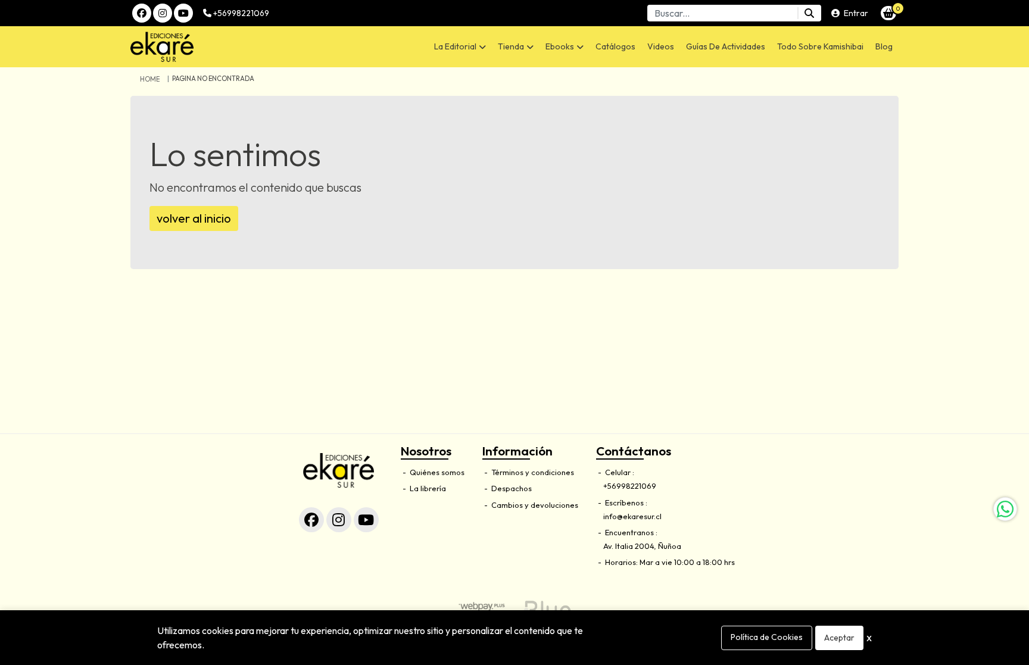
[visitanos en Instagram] (162, 13)
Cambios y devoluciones (533, 505)
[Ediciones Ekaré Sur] (220, 47)
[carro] (888, 13)
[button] (460, 46)
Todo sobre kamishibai (820, 46)
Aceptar (839, 637)
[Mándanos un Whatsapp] (1005, 509)
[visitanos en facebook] (141, 13)
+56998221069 (240, 13)
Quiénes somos (436, 472)
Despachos (510, 488)
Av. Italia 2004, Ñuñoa (642, 546)
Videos (660, 46)
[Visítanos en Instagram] (338, 519)
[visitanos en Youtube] (183, 13)
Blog (884, 46)
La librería (427, 488)
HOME (150, 79)
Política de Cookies (767, 637)
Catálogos (615, 46)
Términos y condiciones (531, 472)
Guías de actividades (725, 46)
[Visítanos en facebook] (311, 519)
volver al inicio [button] (194, 218)
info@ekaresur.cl (632, 516)
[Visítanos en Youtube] (366, 519)
